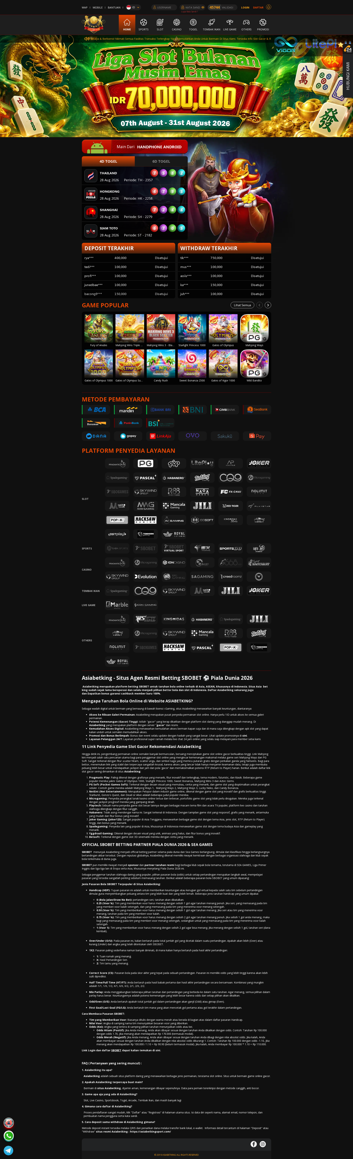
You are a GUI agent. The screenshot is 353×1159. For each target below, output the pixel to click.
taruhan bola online (171, 686)
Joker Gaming (98, 819)
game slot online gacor (216, 754)
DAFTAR (258, 7)
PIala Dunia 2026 (170, 868)
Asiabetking (132, 771)
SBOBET (87, 852)
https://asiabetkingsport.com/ (150, 1131)
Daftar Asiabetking (220, 690)
